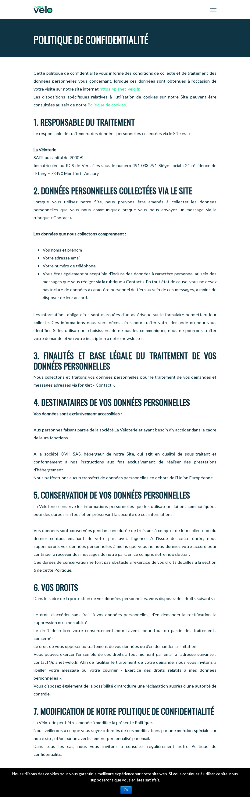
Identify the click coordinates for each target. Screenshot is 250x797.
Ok (126, 790)
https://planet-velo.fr (119, 88)
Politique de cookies (107, 104)
